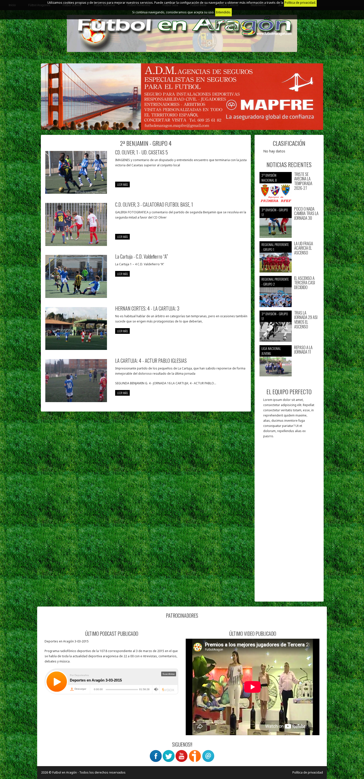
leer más (122, 184)
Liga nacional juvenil (271, 351)
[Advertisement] (289, 522)
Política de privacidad (307, 772)
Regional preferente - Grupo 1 (275, 247)
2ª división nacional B (269, 177)
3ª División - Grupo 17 (274, 212)
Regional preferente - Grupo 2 (275, 281)
